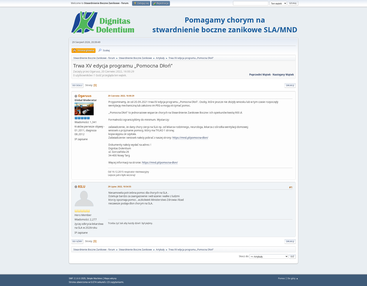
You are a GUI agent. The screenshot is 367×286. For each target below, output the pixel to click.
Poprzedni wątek (260, 74)
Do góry (77, 241)
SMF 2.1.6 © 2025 (77, 278)
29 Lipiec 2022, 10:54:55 (119, 186)
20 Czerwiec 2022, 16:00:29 (121, 95)
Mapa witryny (110, 278)
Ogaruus (84, 96)
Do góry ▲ (292, 278)
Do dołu (77, 85)
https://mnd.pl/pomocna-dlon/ (190, 137)
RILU (81, 186)
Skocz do (243, 256)
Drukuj (290, 85)
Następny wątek (283, 74)
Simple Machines (94, 278)
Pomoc (281, 278)
